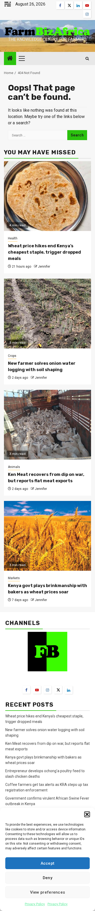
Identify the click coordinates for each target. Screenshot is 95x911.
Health (12, 238)
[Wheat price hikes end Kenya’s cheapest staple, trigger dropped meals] (47, 196)
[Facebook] (26, 690)
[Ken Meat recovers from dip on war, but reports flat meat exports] (47, 425)
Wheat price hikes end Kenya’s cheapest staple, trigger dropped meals (44, 252)
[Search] (87, 58)
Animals (14, 467)
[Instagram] (47, 690)
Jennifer (44, 266)
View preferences (47, 892)
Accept (48, 863)
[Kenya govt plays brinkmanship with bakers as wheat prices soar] (47, 536)
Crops (12, 356)
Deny (47, 877)
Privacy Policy (35, 904)
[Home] (10, 58)
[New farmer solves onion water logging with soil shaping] (47, 313)
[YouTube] (37, 690)
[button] (87, 814)
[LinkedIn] (69, 690)
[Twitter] (58, 690)
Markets (14, 578)
